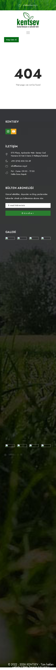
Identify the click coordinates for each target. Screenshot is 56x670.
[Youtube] (13, 131)
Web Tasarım (30, 667)
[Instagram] (8, 131)
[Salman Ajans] (43, 667)
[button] (11, 39)
